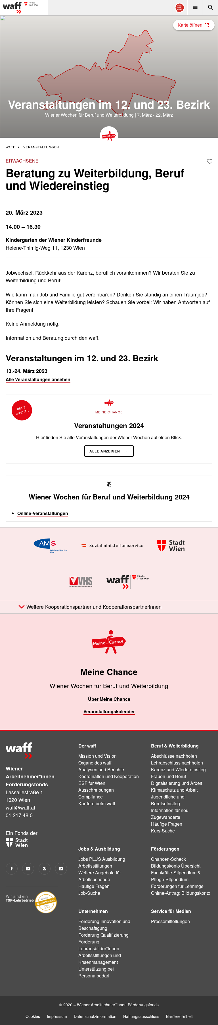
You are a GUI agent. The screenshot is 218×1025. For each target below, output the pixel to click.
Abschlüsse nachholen (174, 756)
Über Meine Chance (109, 699)
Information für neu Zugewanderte (169, 813)
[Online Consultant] (179, 7)
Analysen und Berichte (101, 769)
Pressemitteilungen (170, 921)
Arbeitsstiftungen (95, 865)
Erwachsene (22, 160)
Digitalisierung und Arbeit (176, 783)
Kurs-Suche (163, 830)
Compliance (90, 796)
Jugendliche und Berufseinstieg (168, 800)
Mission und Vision (97, 756)
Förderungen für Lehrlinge (177, 886)
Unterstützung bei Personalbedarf (96, 972)
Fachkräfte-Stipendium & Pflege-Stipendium (176, 876)
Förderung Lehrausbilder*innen (98, 945)
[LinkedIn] (61, 869)
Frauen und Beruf (168, 776)
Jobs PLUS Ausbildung (101, 859)
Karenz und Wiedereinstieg (178, 769)
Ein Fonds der (21, 832)
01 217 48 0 (19, 815)
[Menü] (195, 7)
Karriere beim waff (96, 803)
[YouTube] (28, 869)
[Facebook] (12, 869)
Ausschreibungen (96, 790)
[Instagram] (45, 869)
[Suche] (210, 7)
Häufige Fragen (166, 824)
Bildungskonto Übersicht (175, 865)
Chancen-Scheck (168, 859)
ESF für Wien (91, 783)
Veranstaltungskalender (109, 711)
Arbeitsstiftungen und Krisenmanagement (99, 958)
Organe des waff (95, 762)
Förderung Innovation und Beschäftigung (104, 924)
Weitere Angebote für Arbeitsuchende (99, 876)
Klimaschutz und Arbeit (174, 790)
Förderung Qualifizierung (103, 935)
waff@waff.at (20, 807)
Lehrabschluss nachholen (177, 762)
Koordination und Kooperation (108, 776)
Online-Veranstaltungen (42, 513)
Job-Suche (89, 893)
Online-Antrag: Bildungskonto (180, 893)
